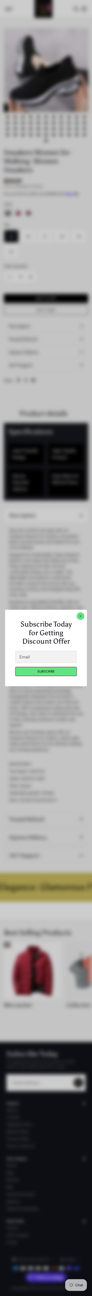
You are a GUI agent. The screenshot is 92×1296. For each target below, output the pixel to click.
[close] (80, 616)
